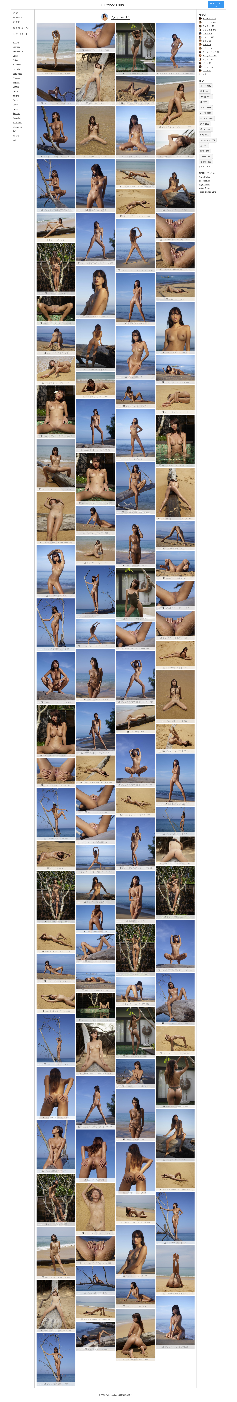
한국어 (16, 135)
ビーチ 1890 (205, 156)
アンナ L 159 (208, 26)
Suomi (16, 104)
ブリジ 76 (207, 63)
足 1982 (203, 145)
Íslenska (16, 113)
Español (16, 55)
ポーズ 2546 (205, 112)
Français (16, 78)
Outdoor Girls (112, 5)
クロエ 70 (207, 70)
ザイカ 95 (207, 44)
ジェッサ (120, 17)
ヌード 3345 (205, 85)
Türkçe (16, 42)
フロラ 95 (207, 40)
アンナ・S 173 (209, 18)
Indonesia (17, 64)
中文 (15, 140)
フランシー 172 (209, 22)
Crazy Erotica (204, 177)
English (16, 82)
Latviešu (16, 46)
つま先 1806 (205, 161)
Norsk (15, 109)
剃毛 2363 (204, 134)
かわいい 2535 (206, 118)
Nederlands (18, 51)
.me (204, 180)
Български (17, 126)
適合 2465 (204, 123)
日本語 (16, 86)
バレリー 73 (208, 66)
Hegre (204, 184)
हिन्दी (14, 131)
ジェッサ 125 (208, 37)
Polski (15, 60)
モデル (19, 17)
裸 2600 (203, 102)
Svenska (16, 118)
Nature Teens (204, 188)
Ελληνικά (17, 122)
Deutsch (16, 91)
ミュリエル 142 (209, 29)
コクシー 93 (208, 48)
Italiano (16, 95)
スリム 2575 (205, 107)
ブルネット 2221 (207, 140)
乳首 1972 (204, 151)
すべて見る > (204, 74)
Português (17, 73)
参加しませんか (216, 5)
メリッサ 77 (208, 59)
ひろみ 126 (207, 33)
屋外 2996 (204, 91)
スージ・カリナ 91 (211, 51)
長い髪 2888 (205, 96)
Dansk (16, 100)
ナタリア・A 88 (210, 55)
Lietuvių (16, 69)
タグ (18, 21)
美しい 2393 (205, 129)
